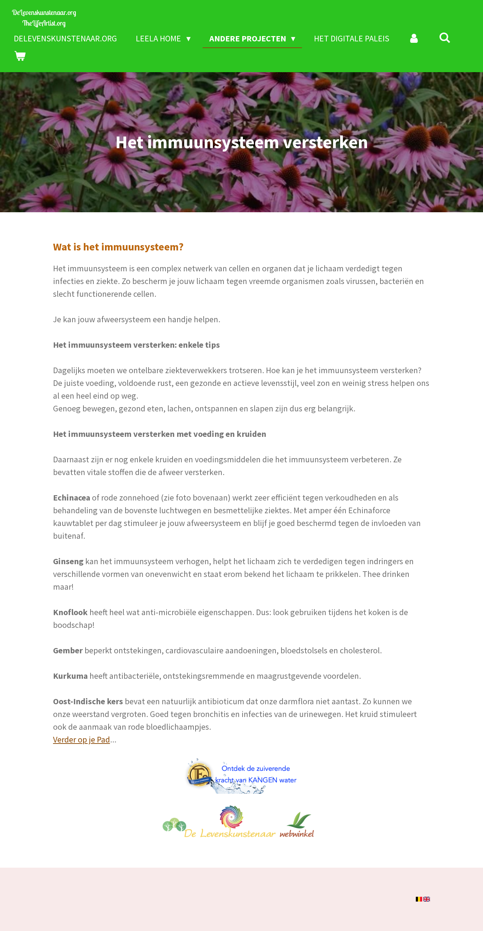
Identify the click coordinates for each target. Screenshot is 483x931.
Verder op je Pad (81, 739)
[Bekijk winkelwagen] (20, 56)
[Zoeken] (445, 38)
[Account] (414, 38)
